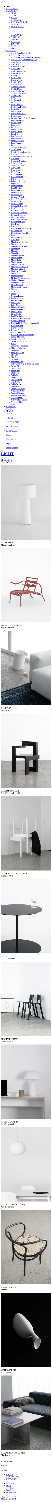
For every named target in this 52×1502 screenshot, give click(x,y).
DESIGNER (11, 51)
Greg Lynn (15, 168)
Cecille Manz (16, 89)
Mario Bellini (16, 258)
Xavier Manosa (17, 397)
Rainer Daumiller (18, 321)
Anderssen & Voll (18, 66)
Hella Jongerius (17, 177)
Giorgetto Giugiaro (18, 161)
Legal (8, 443)
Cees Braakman (17, 91)
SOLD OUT (16, 48)
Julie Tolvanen (17, 204)
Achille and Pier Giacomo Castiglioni (26, 57)
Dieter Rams (16, 111)
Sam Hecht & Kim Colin (21, 341)
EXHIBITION (12, 9)
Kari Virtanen (16, 208)
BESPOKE (15, 42)
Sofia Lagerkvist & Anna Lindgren (25, 364)
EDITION (15, 44)
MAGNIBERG (17, 27)
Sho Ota (14, 355)
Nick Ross (15, 240)
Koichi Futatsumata (19, 219)
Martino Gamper (17, 264)
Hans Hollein (16, 174)
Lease (8, 435)
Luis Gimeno (16, 237)
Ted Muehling (16, 379)
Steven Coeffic (17, 368)
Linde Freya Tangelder (20, 233)
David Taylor (16, 102)
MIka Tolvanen (17, 285)
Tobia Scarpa (16, 384)
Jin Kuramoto (16, 195)
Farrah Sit (15, 134)
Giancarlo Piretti (17, 154)
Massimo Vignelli (18, 269)
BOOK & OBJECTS (19, 22)
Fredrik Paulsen (17, 141)
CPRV (13, 98)
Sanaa (13, 343)
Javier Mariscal (17, 192)
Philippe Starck (17, 309)
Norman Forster (17, 296)
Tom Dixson (16, 386)
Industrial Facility (18, 181)
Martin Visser (16, 262)
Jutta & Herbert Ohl (19, 206)
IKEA (13, 179)
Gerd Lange (16, 150)
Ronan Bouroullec (18, 332)
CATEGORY (11, 11)
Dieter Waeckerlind (19, 114)
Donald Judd (16, 116)
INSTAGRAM (12, 426)
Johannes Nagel (17, 197)
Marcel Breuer (17, 253)
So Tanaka (15, 359)
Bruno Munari (16, 80)
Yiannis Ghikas (17, 402)
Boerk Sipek (16, 78)
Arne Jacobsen (17, 73)
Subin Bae (15, 375)
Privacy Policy (12, 448)
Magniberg (15, 249)
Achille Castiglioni (18, 55)
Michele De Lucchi (19, 282)
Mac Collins (16, 244)
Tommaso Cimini (18, 389)
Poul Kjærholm (17, 316)
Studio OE (15, 373)
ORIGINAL (16, 39)
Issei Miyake (16, 188)
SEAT (13, 13)
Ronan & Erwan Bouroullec (22, 335)
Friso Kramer (16, 143)
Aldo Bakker (16, 62)
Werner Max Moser (19, 395)
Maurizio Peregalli (18, 271)
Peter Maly (15, 303)
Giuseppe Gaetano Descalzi (22, 156)
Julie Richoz (16, 201)
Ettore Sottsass (17, 129)
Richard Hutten (17, 328)
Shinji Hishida (16, 350)
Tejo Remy (15, 382)
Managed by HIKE (8, 1499)
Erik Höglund (16, 127)
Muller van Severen (19, 287)
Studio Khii (15, 371)
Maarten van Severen (19, 242)
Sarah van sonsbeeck (19, 346)
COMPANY (16, 96)
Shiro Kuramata (17, 353)
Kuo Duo (15, 224)
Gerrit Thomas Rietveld (20, 152)
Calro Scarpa (16, 84)
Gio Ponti (15, 159)
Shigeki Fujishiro (18, 348)
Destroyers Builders (19, 107)
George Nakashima (19, 147)
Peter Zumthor (17, 305)
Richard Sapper (17, 330)
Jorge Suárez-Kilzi (18, 199)
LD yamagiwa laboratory (21, 228)
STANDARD (16, 35)
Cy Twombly (16, 100)
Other (13, 404)
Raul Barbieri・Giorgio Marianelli (25, 323)
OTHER (14, 24)
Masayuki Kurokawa (19, 267)
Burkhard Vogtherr (18, 82)
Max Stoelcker (17, 276)
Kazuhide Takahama (19, 213)
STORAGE (16, 20)
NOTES (9, 409)
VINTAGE (15, 37)
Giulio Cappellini (18, 165)
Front (13, 145)
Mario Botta (16, 260)
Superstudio (16, 377)
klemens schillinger (18, 217)
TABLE (14, 15)
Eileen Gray (16, 123)
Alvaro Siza (16, 64)
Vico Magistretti (17, 391)
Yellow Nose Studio (19, 400)
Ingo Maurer (16, 183)
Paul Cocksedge (17, 298)
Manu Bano (16, 251)
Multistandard (16, 289)
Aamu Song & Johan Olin (21, 53)
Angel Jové (15, 69)
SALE (13, 46)
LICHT (7, 454)
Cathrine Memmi (18, 87)
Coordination (11, 439)
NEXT (4, 1466)
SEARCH (10, 411)
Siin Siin (14, 357)
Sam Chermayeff (18, 339)
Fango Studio (16, 132)
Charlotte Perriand (18, 93)
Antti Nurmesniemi (18, 71)
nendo (13, 294)
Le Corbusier (16, 231)
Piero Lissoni (16, 312)
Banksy (14, 75)
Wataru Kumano (17, 393)
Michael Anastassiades (20, 278)
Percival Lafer (16, 300)
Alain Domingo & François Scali (24, 60)
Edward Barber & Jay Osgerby (23, 118)
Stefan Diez (15, 366)
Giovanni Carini (17, 163)
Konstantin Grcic (18, 222)
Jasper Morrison (17, 190)
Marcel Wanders (17, 255)
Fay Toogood (16, 136)
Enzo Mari (15, 125)
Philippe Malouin (18, 307)
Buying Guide (11, 431)
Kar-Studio (15, 210)
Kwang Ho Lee (17, 226)
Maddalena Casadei (19, 246)
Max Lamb (15, 273)
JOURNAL (11, 407)
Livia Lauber (16, 235)
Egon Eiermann (17, 120)
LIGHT (14, 18)
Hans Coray (16, 172)
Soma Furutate (17, 361)
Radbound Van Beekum (20, 318)
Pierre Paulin (16, 314)
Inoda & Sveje (17, 186)
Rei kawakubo (17, 325)
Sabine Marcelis (17, 337)
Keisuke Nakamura (19, 215)
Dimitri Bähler (17, 109)
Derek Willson (17, 105)
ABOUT (9, 418)
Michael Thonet (17, 280)
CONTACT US (12, 422)
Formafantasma (17, 138)
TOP (8, 6)
